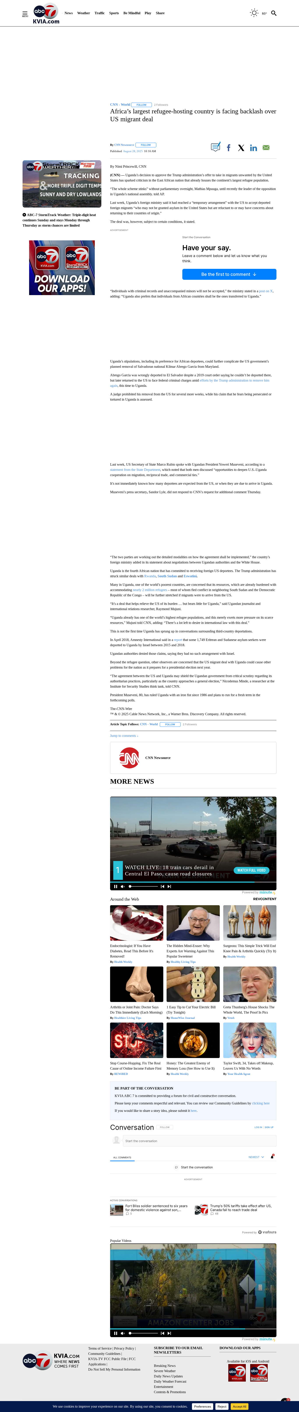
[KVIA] (46, 13)
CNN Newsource (124, 144)
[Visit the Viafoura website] (267, 1232)
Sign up (269, 1127)
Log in (258, 1127)
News (69, 13)
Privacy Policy (124, 1348)
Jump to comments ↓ (124, 736)
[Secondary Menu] (28, 13)
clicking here (261, 1103)
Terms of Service (100, 1348)
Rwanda (150, 576)
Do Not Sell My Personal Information (114, 1369)
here (194, 1111)
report (178, 640)
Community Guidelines (104, 1354)
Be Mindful (131, 13)
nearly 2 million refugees (150, 590)
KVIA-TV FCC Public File (107, 1359)
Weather (83, 13)
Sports (114, 13)
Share (160, 13)
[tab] (122, 1157)
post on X (266, 291)
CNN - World (149, 724)
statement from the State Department (135, 470)
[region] (193, 1180)
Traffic (100, 13)
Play (148, 13)
